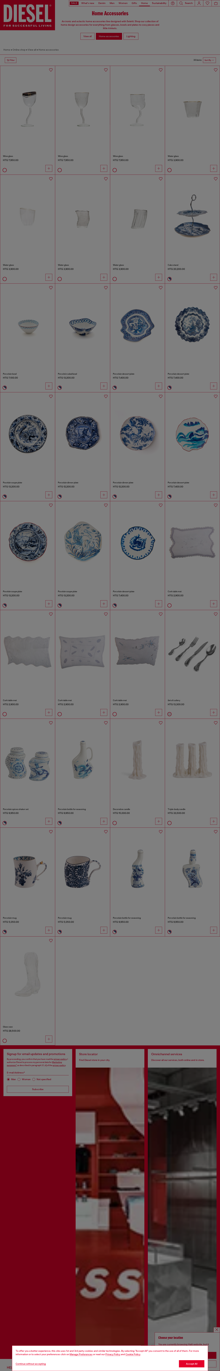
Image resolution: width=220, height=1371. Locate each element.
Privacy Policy (112, 1354)
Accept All (191, 1363)
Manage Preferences (81, 1354)
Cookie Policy (132, 1354)
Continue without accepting (31, 1363)
